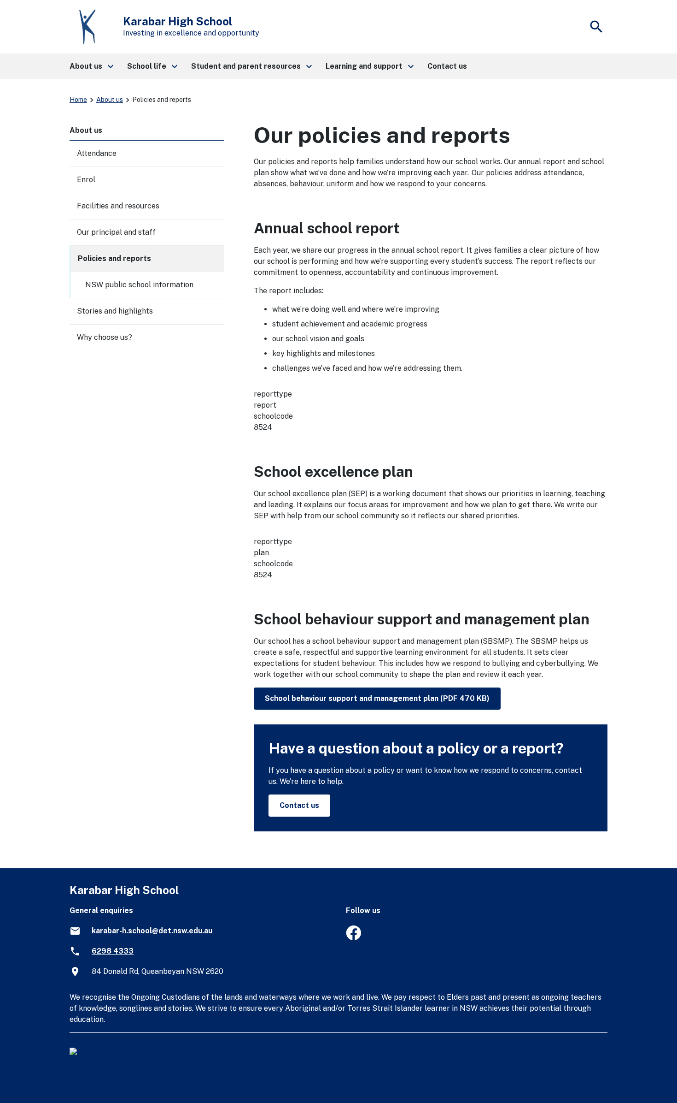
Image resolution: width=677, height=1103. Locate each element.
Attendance (97, 153)
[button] (91, 66)
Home (78, 99)
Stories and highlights (115, 311)
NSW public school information (139, 284)
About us (109, 99)
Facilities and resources (118, 206)
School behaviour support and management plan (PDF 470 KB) (377, 698)
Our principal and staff (116, 232)
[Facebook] (353, 937)
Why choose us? (104, 337)
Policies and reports (114, 258)
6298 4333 (113, 951)
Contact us (299, 805)
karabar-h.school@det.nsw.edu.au (152, 930)
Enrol (86, 179)
